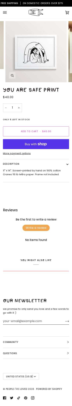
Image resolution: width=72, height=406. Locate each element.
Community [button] (10, 342)
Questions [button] (10, 353)
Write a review (36, 228)
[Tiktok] (18, 398)
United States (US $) (19, 376)
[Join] (64, 321)
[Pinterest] (25, 398)
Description (11, 163)
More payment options (17, 153)
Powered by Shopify (49, 389)
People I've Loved (16, 389)
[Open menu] (8, 12)
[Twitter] (11, 398)
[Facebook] (4, 398)
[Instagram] (32, 398)
